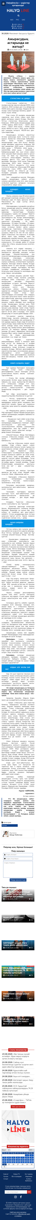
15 (27, 1160)
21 (22, 1162)
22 (27, 1162)
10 (4, 1160)
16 (31, 1160)
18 (9, 1162)
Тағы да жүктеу (18, 1107)
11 (9, 1160)
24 (4, 1164)
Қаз (11, 20)
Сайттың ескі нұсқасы (18, 1212)
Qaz (23, 20)
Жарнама (28, 1176)
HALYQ (18, 10)
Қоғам (4, 825)
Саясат (5, 1174)
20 (18, 1162)
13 (18, 1160)
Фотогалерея (16, 1176)
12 (13, 1160)
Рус (17, 20)
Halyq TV (16, 1174)
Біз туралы (29, 1174)
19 (13, 1162)
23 (31, 1162)
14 (22, 1160)
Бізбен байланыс (28, 1180)
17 (4, 1162)
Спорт (6, 1179)
